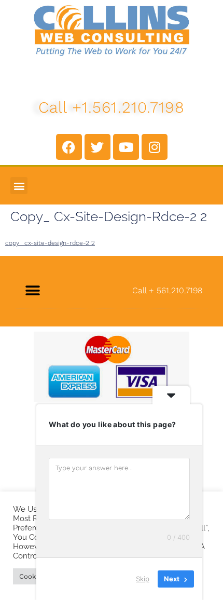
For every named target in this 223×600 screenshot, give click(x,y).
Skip (142, 579)
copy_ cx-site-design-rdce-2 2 (50, 243)
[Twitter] (97, 147)
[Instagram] (155, 147)
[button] (18, 185)
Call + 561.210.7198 (167, 290)
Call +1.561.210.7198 (111, 107)
